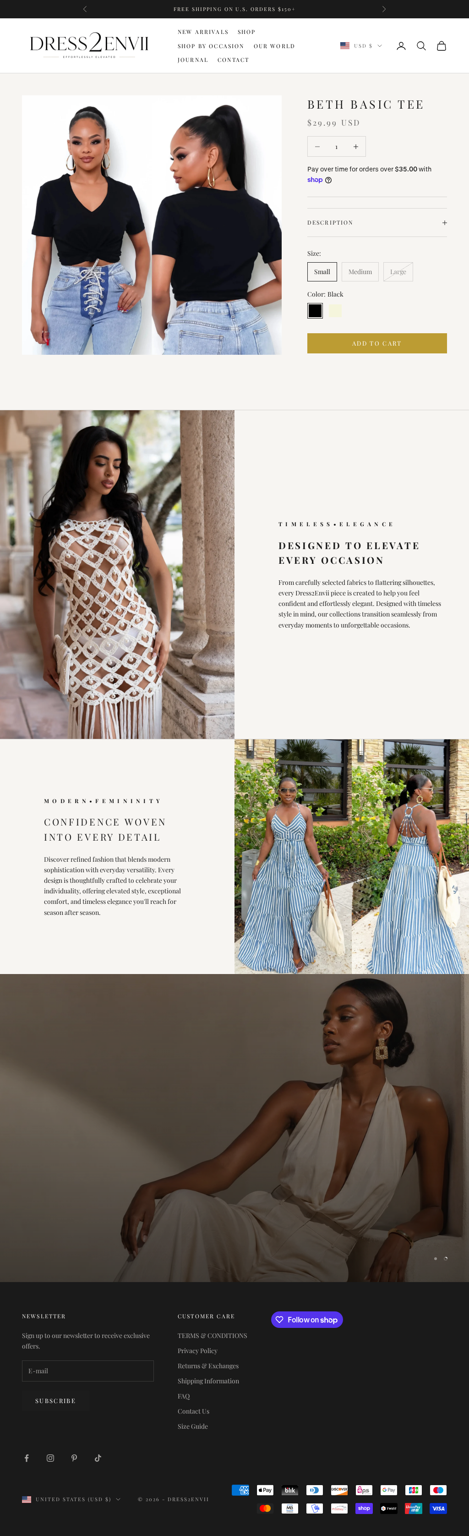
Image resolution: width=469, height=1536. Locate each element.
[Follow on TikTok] (98, 1458)
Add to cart (377, 343)
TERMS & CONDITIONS (212, 1335)
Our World (274, 46)
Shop (247, 31)
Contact (233, 59)
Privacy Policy (198, 1350)
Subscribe (55, 1400)
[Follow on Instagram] (50, 1458)
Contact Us (193, 1411)
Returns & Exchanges (208, 1365)
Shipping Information (208, 1380)
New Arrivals (203, 31)
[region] (234, 1128)
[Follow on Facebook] (26, 1458)
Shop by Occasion (211, 46)
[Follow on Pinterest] (74, 1458)
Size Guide (193, 1426)
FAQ (184, 1396)
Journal (193, 59)
